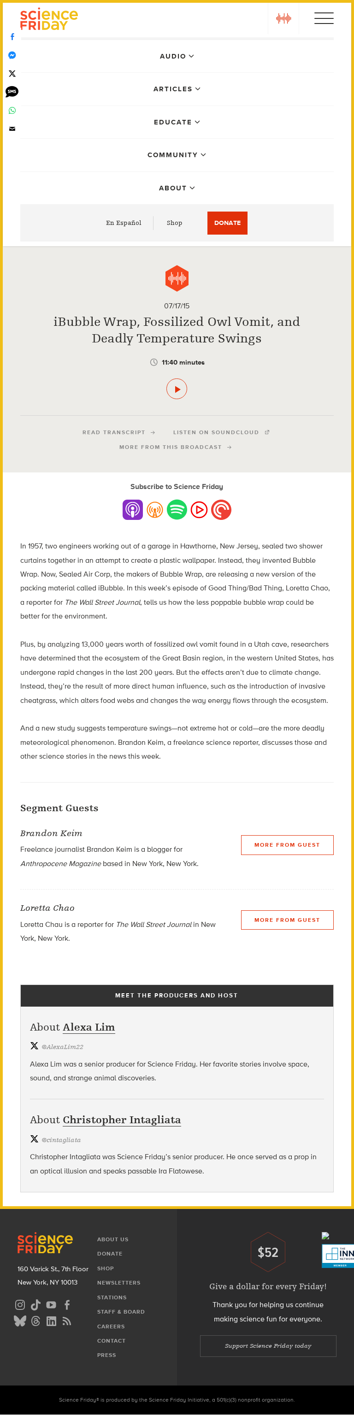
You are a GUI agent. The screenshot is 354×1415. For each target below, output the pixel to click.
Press (106, 1355)
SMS (12, 92)
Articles (173, 89)
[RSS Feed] (67, 1320)
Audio (173, 56)
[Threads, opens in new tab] (35, 1320)
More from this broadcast (170, 447)
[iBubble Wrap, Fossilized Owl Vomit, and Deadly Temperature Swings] (176, 388)
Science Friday (49, 20)
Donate (227, 223)
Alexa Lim (89, 1027)
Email (12, 129)
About (173, 188)
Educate (173, 122)
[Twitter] (12, 74)
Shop (175, 223)
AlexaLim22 (62, 1047)
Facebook (12, 37)
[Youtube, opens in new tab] (51, 1303)
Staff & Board (121, 1312)
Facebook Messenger (12, 55)
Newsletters (119, 1282)
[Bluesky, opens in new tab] (20, 1320)
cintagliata (61, 1140)
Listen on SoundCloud (216, 432)
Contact (111, 1341)
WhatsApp (12, 110)
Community (173, 155)
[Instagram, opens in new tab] (20, 1303)
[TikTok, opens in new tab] (35, 1303)
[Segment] (177, 278)
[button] (283, 18)
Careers (111, 1326)
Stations (112, 1297)
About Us (113, 1239)
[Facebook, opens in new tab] (67, 1303)
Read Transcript (114, 432)
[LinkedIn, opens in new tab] (51, 1320)
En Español (124, 223)
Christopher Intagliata (122, 1120)
